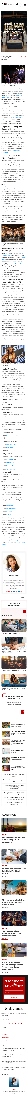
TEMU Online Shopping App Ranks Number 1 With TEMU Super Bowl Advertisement (14, 787)
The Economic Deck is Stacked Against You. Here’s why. (18, 767)
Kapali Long (9, 505)
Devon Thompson (11, 444)
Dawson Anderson (11, 436)
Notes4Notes (9, 459)
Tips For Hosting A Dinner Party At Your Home (13, 670)
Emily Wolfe (9, 447)
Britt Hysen (14, 576)
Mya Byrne (9, 511)
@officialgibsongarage (15, 540)
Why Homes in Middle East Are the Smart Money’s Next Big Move (13, 902)
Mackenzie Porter (11, 466)
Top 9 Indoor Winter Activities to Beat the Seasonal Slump (11, 933)
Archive (21, 38)
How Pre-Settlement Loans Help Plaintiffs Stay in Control (14, 871)
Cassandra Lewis (11, 508)
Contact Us (4, 1034)
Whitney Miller (10, 462)
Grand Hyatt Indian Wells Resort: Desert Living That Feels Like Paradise (18, 724)
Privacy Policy (5, 1037)
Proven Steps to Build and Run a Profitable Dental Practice (18, 750)
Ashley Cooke (10, 514)
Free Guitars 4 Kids (17, 263)
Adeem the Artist (10, 469)
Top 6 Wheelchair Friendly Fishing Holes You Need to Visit (18, 733)
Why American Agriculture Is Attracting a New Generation (13, 840)
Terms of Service (6, 1041)
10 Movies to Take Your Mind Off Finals (11, 633)
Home (2, 54)
